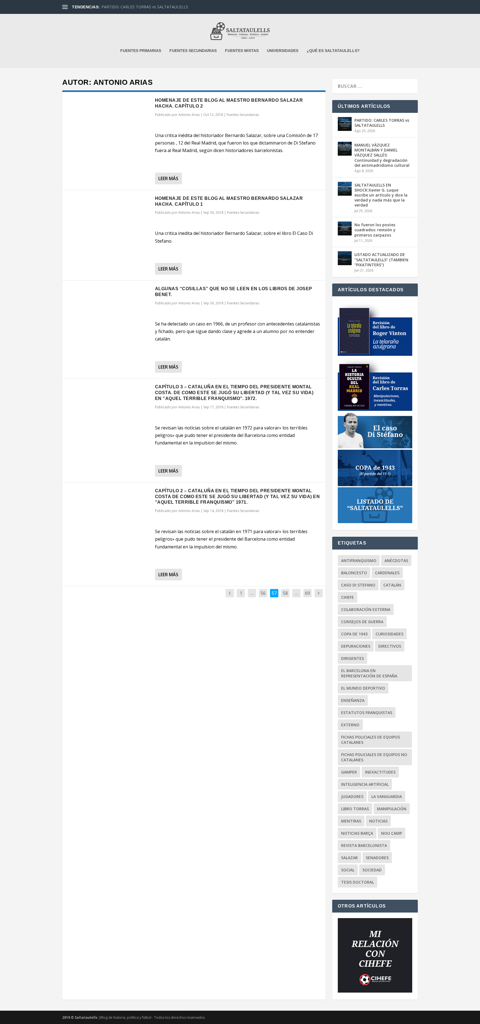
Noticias (378, 821)
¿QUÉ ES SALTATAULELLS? (333, 50)
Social (347, 870)
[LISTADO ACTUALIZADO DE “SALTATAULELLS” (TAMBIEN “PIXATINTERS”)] (345, 258)
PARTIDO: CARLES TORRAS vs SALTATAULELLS (144, 6)
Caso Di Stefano (358, 585)
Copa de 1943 (354, 634)
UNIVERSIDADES (282, 50)
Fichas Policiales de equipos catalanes (370, 739)
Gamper (349, 772)
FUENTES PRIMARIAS (140, 50)
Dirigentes (352, 658)
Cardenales (387, 572)
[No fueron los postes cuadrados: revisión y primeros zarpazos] (345, 228)
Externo (350, 724)
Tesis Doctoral (357, 882)
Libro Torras (355, 808)
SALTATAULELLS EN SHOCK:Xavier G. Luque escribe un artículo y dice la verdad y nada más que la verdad (381, 195)
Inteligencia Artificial (365, 784)
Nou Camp (391, 833)
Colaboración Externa (365, 609)
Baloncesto (354, 572)
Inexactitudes (380, 772)
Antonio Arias (189, 114)
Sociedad (372, 870)
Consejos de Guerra (362, 621)
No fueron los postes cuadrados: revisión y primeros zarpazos (375, 229)
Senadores (377, 857)
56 (263, 593)
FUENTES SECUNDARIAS (193, 50)
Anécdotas (396, 560)
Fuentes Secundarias (243, 114)
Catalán (392, 585)
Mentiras (351, 821)
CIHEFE (347, 597)
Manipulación (391, 808)
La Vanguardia (386, 796)
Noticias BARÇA (357, 833)
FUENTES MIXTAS (242, 50)
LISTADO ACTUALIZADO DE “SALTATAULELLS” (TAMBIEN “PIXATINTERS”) (381, 259)
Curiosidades (389, 634)
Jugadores (352, 796)
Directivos (389, 646)
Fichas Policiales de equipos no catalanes (374, 757)
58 (285, 593)
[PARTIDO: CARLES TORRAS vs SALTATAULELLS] (345, 124)
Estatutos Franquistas (366, 712)
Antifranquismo (358, 560)
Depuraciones (355, 646)
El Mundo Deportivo (363, 688)
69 (307, 593)
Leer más (168, 178)
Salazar (349, 857)
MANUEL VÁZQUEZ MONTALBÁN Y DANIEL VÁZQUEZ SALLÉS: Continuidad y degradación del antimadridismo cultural (381, 155)
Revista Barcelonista (364, 845)
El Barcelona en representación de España (369, 673)
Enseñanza (352, 700)
